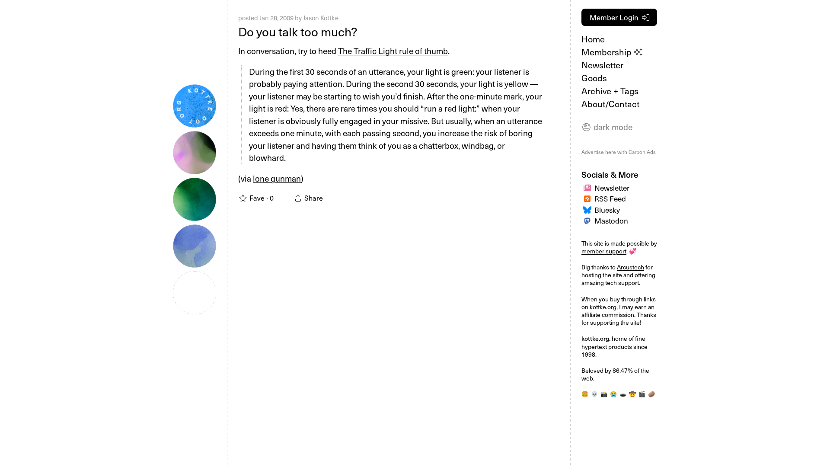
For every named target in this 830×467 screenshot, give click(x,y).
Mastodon (611, 220)
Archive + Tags (609, 90)
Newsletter (602, 64)
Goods (594, 77)
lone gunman (277, 178)
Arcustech (630, 267)
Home (593, 38)
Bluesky (607, 209)
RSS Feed (610, 198)
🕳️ (622, 394)
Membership (607, 51)
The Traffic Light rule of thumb (393, 51)
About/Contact (610, 103)
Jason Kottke (320, 17)
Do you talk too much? (297, 31)
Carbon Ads (642, 152)
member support (603, 251)
